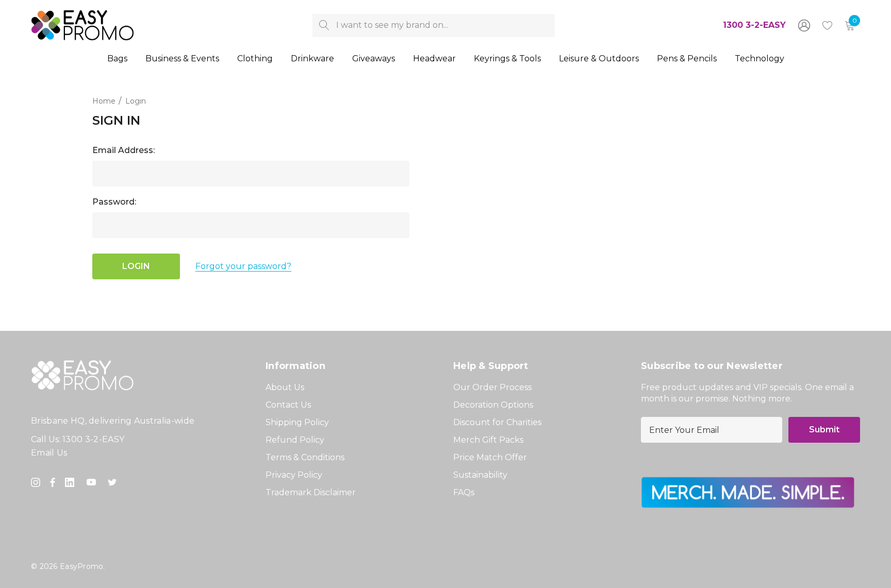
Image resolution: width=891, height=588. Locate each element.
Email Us (49, 453)
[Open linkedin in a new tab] (71, 482)
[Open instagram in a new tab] (37, 482)
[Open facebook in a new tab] (52, 482)
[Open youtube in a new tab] (93, 482)
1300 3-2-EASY (754, 25)
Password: (114, 202)
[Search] (324, 25)
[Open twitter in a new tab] (114, 482)
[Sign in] (803, 25)
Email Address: (123, 150)
